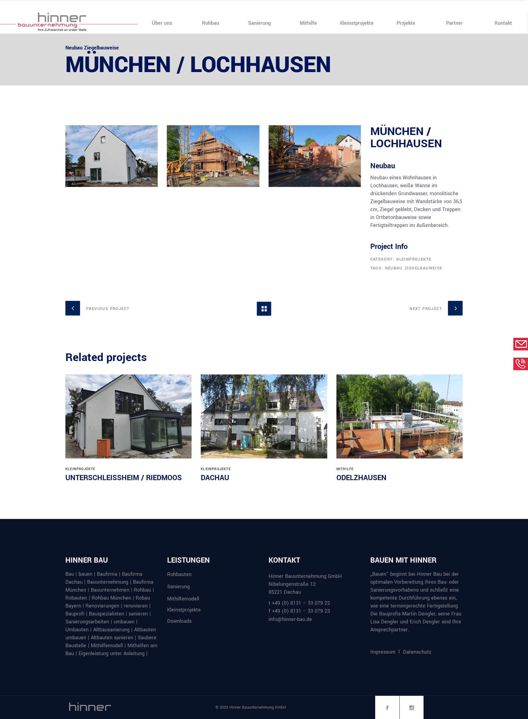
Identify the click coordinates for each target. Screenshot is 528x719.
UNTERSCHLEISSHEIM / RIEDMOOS (123, 478)
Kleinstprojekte (184, 609)
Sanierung (178, 586)
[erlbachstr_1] (315, 156)
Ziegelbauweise (423, 268)
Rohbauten (179, 574)
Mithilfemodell (183, 598)
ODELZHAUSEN (361, 478)
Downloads (179, 621)
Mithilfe (345, 469)
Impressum (382, 651)
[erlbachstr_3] (111, 156)
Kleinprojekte (413, 259)
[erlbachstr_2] (213, 156)
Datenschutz (417, 651)
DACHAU (215, 478)
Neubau (394, 268)
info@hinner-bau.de (290, 619)
